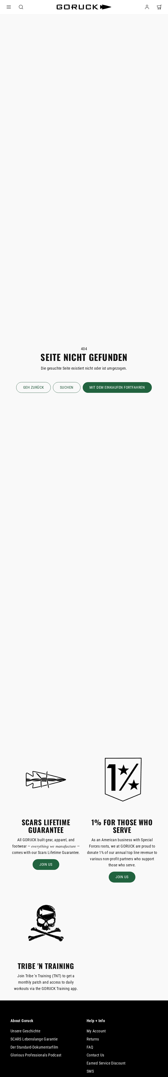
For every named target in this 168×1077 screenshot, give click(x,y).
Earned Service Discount (106, 1063)
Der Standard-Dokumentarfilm (34, 1047)
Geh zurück (33, 387)
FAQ (90, 1047)
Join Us (45, 864)
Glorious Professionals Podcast (35, 1055)
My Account (96, 1031)
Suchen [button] (67, 387)
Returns (93, 1039)
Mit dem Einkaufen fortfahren (117, 387)
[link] (147, 7)
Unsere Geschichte (25, 1031)
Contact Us (95, 1055)
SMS (90, 1071)
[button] (9, 7)
